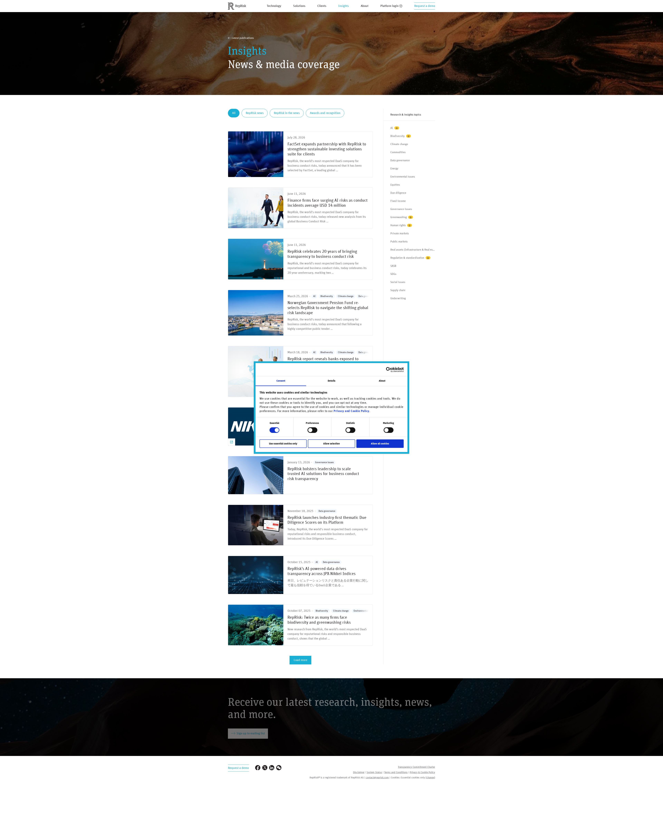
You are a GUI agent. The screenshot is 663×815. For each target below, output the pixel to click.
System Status (374, 772)
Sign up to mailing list (251, 733)
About (364, 6)
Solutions (299, 6)
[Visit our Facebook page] (258, 768)
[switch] (312, 430)
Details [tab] (331, 381)
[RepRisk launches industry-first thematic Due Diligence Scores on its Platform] (300, 525)
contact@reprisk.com (377, 777)
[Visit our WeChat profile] (279, 768)
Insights (343, 6)
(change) (430, 777)
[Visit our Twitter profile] (265, 768)
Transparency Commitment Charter (416, 767)
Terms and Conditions (396, 772)
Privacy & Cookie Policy (422, 772)
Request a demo (424, 6)
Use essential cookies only (283, 443)
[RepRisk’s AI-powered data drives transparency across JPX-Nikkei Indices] (300, 575)
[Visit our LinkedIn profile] (272, 768)
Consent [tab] (280, 381)
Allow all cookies (380, 443)
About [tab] (382, 381)
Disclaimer (358, 772)
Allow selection (331, 443)
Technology (274, 6)
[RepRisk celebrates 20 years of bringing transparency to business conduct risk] (300, 259)
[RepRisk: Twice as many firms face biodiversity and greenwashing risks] (300, 625)
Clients (321, 6)
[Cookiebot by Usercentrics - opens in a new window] (388, 369)
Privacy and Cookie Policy (351, 411)
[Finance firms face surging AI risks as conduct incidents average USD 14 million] (300, 208)
